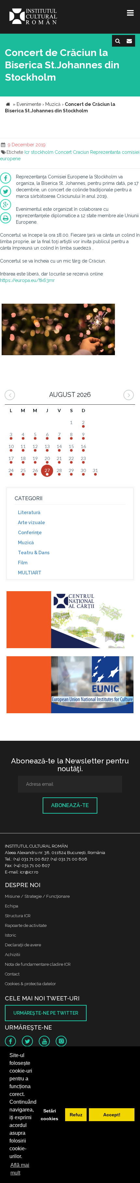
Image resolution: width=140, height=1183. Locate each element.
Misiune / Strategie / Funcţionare (37, 896)
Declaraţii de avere (23, 944)
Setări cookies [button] (49, 1114)
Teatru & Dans (33, 552)
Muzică (26, 542)
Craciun (81, 152)
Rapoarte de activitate (26, 925)
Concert (63, 152)
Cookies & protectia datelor (30, 983)
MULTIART (29, 572)
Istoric (10, 935)
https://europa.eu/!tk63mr (27, 280)
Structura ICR (18, 915)
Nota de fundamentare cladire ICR (38, 964)
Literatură (29, 512)
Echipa (11, 906)
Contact (12, 974)
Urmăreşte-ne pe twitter (45, 1013)
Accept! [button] (111, 1114)
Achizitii (12, 954)
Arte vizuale (31, 522)
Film (22, 562)
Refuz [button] (76, 1114)
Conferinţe (30, 532)
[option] (58, 333)
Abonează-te (70, 805)
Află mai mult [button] (19, 1169)
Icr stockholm (38, 152)
